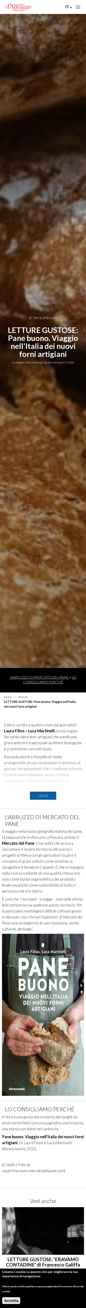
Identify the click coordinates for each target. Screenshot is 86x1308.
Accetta (11, 1300)
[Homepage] (18, 7)
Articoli (22, 697)
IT (67, 6)
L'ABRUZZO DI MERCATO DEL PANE (39, 677)
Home (8, 697)
